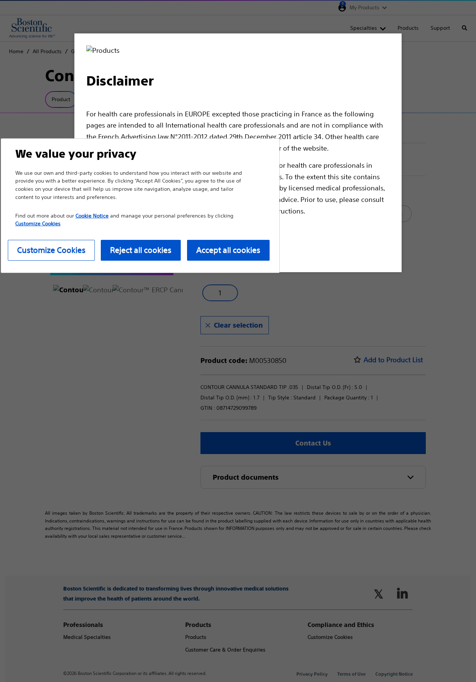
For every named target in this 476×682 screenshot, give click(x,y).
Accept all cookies (228, 250)
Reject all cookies (140, 250)
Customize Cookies (51, 250)
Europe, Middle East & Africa (426, 7)
